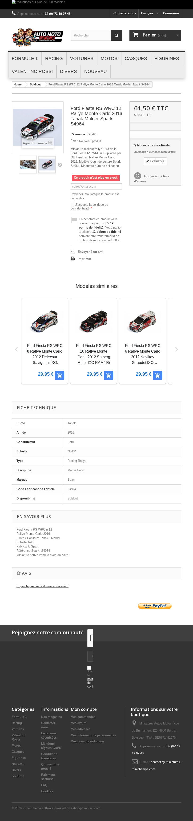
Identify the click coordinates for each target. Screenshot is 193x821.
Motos (16, 745)
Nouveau (18, 764)
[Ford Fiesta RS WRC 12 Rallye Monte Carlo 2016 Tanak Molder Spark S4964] (27, 164)
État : (74, 141)
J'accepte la (89, 206)
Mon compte (84, 709)
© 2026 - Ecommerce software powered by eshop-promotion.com (56, 808)
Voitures (18, 729)
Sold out (35, 84)
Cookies (47, 791)
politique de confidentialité (89, 206)
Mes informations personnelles (93, 735)
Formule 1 (19, 717)
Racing (17, 723)
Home (18, 84)
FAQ (44, 785)
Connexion (171, 13)
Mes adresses (80, 729)
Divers (16, 770)
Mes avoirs (78, 723)
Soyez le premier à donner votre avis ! (42, 586)
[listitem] (44, 341)
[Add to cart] (59, 375)
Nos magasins (51, 717)
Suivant (59, 164)
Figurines (19, 758)
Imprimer (84, 259)
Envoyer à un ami (90, 252)
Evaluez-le (156, 161)
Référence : (79, 134)
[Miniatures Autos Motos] (38, 37)
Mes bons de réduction (87, 741)
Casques (18, 751)
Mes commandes (83, 717)
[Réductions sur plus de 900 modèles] (96, 4)
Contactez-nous (124, 13)
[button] (16, 349)
